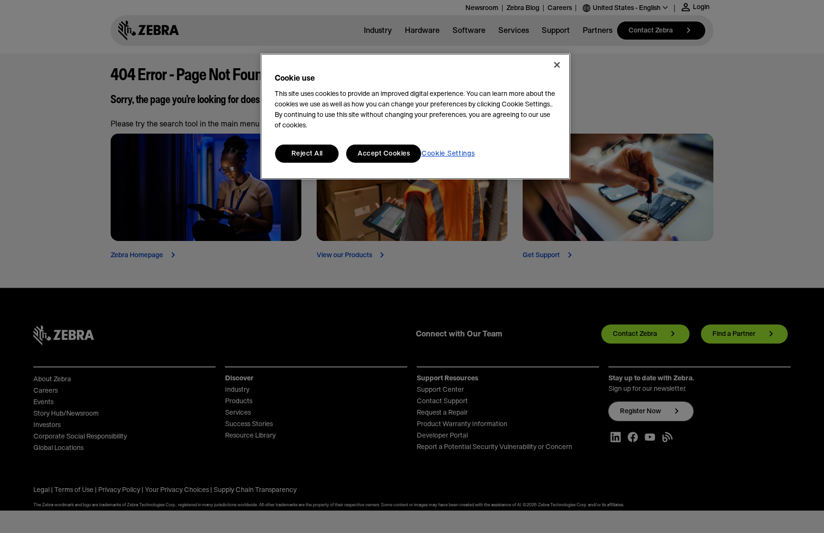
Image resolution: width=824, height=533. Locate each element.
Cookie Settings (448, 153)
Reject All (307, 153)
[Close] (556, 64)
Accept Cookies (384, 153)
